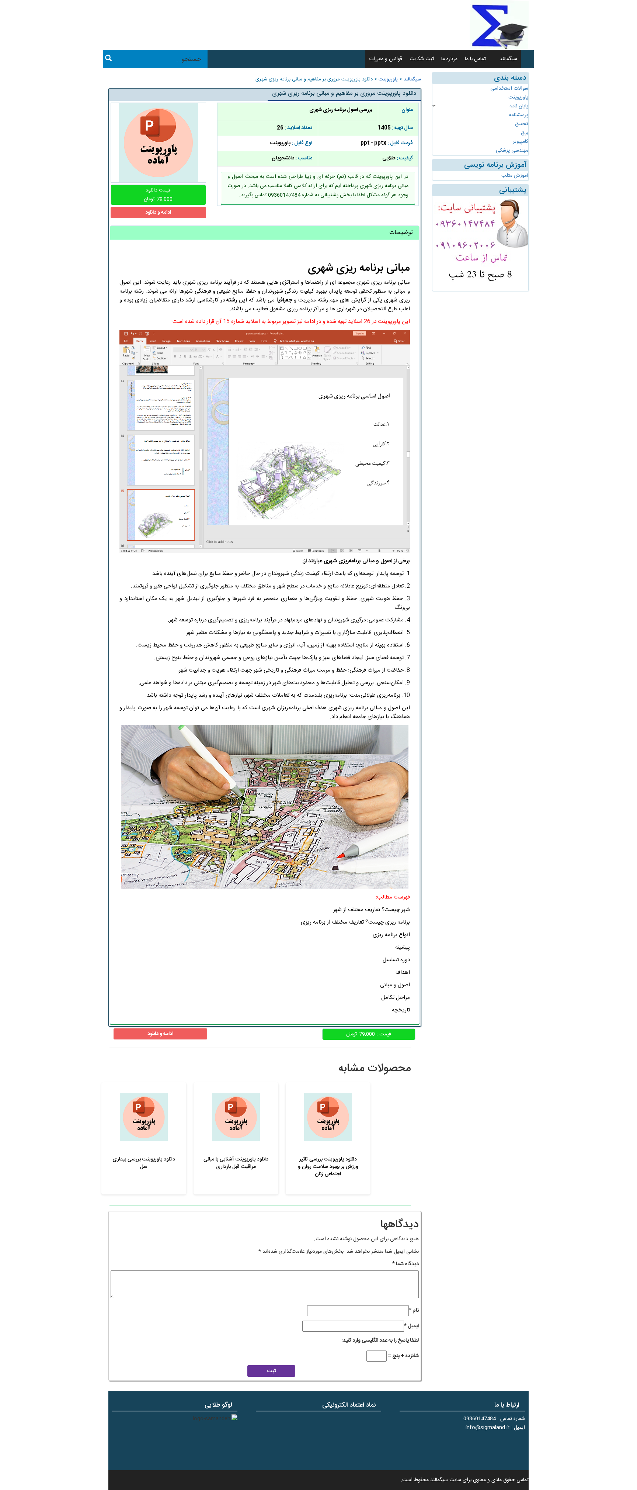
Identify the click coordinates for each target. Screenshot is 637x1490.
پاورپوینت (388, 79)
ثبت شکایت (422, 59)
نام (414, 1310)
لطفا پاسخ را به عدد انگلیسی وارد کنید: (380, 1340)
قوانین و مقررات (385, 59)
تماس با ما (475, 59)
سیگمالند (508, 59)
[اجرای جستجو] (108, 59)
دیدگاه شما (405, 1264)
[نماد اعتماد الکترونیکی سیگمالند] (358, 1439)
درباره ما (449, 59)
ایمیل (411, 1326)
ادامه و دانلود (158, 212)
